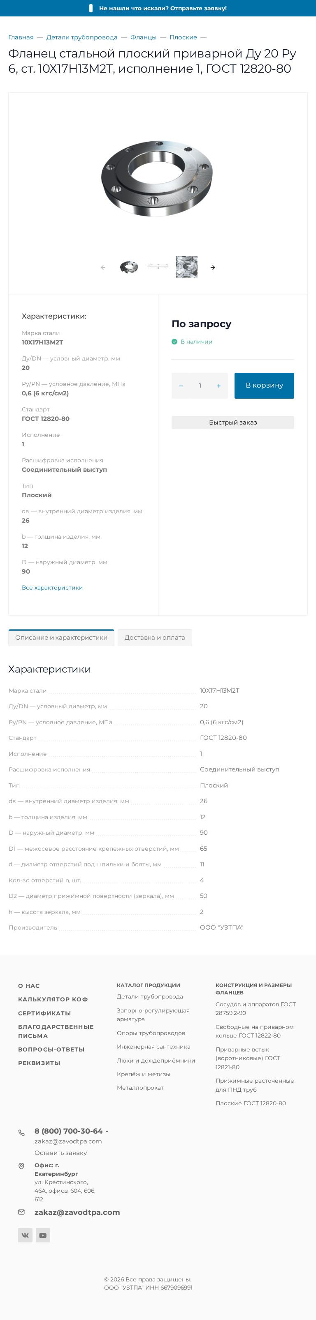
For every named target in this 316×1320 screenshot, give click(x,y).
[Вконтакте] (25, 1235)
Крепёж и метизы (143, 1074)
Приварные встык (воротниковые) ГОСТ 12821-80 (248, 1058)
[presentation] (103, 267)
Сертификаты (44, 1013)
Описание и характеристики (61, 637)
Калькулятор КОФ (53, 999)
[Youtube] (43, 1235)
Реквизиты (39, 1063)
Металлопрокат (140, 1087)
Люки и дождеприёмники (156, 1060)
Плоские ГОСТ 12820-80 (251, 1103)
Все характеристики (52, 587)
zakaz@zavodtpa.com (68, 1141)
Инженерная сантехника (154, 1046)
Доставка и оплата (155, 637)
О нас (29, 986)
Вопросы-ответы (51, 1049)
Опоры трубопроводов (151, 1033)
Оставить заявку (61, 1153)
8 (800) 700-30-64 (68, 1131)
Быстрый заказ (233, 422)
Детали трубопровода (150, 996)
